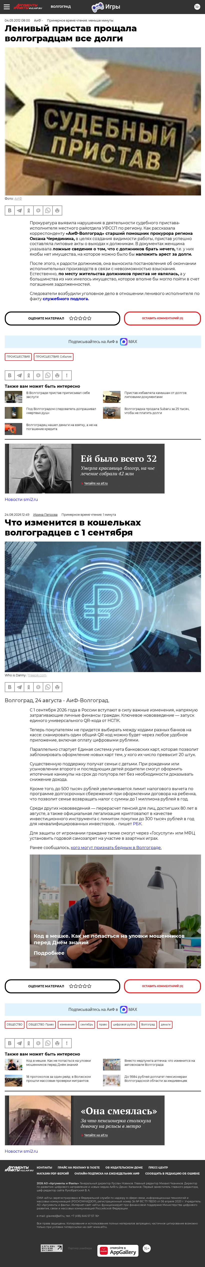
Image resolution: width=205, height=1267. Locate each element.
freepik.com (37, 675)
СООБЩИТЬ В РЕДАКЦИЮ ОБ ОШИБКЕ (172, 1173)
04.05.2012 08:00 (17, 20)
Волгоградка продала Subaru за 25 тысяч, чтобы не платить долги (157, 411)
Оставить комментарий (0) (162, 318)
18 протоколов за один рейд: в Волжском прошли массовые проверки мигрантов (58, 1079)
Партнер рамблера (80, 1248)
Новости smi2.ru (21, 499)
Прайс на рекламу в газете (79, 1167)
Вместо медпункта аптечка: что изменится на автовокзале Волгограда (159, 1063)
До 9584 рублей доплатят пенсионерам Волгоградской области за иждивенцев (155, 1079)
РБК (137, 823)
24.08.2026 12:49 (17, 514)
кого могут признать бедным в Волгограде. (116, 847)
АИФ (18, 198)
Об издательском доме (124, 1167)
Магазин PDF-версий (53, 1173)
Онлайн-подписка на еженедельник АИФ (107, 1173)
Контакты (44, 1167)
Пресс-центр (158, 1167)
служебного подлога (65, 298)
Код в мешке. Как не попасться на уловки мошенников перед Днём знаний (109, 939)
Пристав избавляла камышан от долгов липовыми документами (155, 395)
